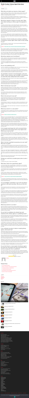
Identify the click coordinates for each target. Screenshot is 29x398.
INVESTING (2, 278)
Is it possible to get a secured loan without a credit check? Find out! (12, 323)
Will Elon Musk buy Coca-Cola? (8, 320)
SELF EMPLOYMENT (3, 387)
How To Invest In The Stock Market (5, 300)
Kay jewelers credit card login (4, 369)
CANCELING (2, 276)
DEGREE (2, 382)
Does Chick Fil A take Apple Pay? (8, 326)
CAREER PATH (3, 379)
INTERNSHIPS (2, 383)
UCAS (1, 389)
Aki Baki (3, 5)
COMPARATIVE (3, 277)
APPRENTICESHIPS (3, 377)
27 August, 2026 (6, 324)
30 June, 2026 (6, 5)
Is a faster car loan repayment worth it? (8, 306)
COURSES (2, 380)
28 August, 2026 (6, 318)
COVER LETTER (3, 381)
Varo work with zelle (3, 365)
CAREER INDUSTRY (3, 378)
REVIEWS (2, 385)
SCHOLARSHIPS (3, 386)
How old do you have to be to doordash (5, 348)
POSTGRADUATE (3, 384)
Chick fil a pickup (3, 349)
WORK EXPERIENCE (3, 390)
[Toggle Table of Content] (5, 8)
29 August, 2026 (3, 301)
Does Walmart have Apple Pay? (8, 317)
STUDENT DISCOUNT (3, 388)
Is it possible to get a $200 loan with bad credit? (10, 303)
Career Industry (10, 5)
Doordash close (3, 347)
